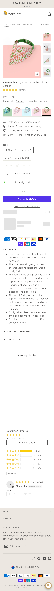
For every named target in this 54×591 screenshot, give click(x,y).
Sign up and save (11, 528)
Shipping (20, 101)
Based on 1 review (16, 438)
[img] (23, 482)
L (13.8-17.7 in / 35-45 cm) (18, 173)
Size (5, 145)
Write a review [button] (27, 442)
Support (7, 519)
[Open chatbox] (48, 585)
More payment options (27, 206)
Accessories (14, 24)
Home (5, 24)
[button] (10, 89)
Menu (5, 511)
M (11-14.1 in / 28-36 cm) (17, 165)
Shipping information (16, 332)
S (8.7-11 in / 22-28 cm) (17, 157)
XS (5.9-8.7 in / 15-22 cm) (18, 150)
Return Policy (11, 340)
